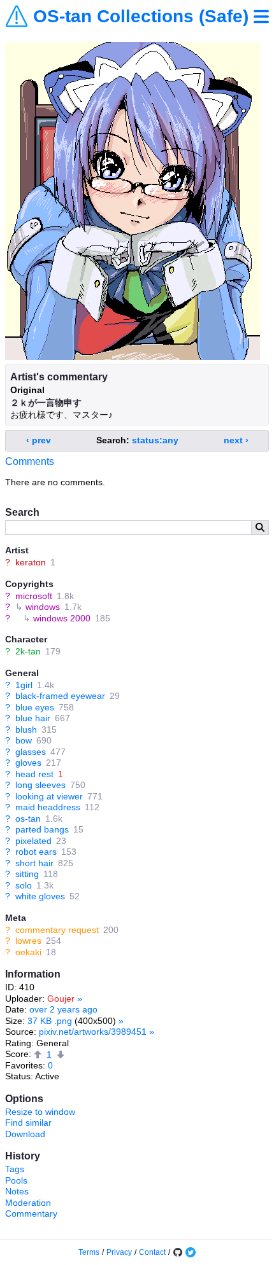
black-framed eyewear (60, 696)
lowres (28, 941)
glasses (30, 752)
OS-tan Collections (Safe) (141, 16)
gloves (28, 762)
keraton (30, 562)
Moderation (28, 1203)
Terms (88, 1252)
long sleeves (40, 785)
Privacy (119, 1252)
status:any (155, 440)
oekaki (28, 952)
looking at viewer (49, 796)
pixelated (33, 841)
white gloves (40, 896)
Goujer (61, 998)
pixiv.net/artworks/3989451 (93, 1032)
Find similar (28, 1122)
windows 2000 (61, 618)
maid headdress (47, 807)
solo (23, 885)
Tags (14, 1169)
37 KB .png (49, 1021)
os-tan (28, 818)
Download (25, 1134)
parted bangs (42, 829)
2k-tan (28, 651)
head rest (34, 774)
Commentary (31, 1213)
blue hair (32, 718)
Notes (17, 1191)
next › (236, 440)
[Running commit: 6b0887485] (178, 1252)
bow (23, 740)
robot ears (36, 852)
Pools (16, 1180)
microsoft (33, 596)
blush (26, 729)
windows (42, 607)
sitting (27, 874)
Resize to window (40, 1112)
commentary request (57, 930)
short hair (34, 863)
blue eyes (34, 707)
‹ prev (38, 440)
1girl (23, 685)
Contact (152, 1252)
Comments (29, 461)
